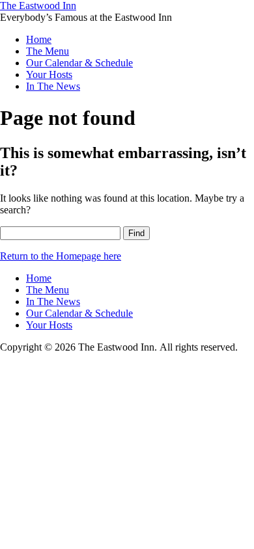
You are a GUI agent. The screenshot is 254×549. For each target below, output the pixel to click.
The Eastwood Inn (38, 5)
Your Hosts (49, 74)
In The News (53, 86)
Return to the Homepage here (60, 255)
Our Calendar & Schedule (79, 62)
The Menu (47, 51)
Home (38, 39)
